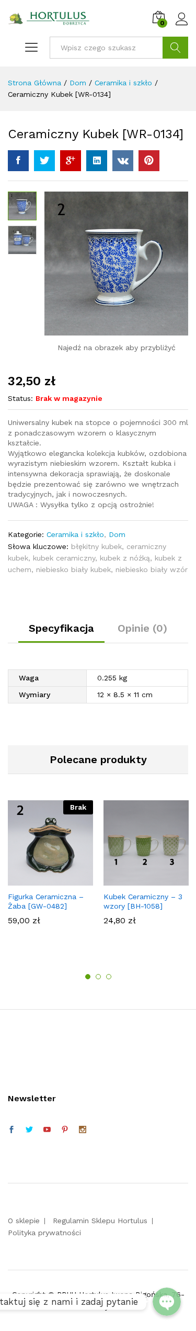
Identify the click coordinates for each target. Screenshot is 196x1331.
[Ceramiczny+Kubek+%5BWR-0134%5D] (44, 160)
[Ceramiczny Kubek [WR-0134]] (18, 160)
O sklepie (24, 1220)
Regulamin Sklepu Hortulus (100, 1220)
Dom (117, 534)
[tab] (61, 633)
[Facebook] (11, 1130)
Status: (20, 398)
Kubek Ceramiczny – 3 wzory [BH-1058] (142, 901)
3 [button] (108, 976)
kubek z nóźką (125, 558)
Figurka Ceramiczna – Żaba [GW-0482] (46, 901)
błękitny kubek (96, 546)
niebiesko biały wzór (152, 569)
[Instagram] (82, 1130)
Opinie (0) (142, 628)
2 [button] (98, 976)
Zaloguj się (182, 25)
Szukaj (175, 48)
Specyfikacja (61, 628)
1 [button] (87, 976)
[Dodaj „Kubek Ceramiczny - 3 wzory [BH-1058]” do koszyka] (145, 879)
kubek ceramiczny (64, 558)
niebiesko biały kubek (73, 569)
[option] (50, 867)
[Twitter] (29, 1130)
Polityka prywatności (44, 1232)
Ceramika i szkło (75, 534)
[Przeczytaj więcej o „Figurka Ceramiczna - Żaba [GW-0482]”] (49, 879)
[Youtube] (47, 1130)
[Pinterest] (65, 1130)
